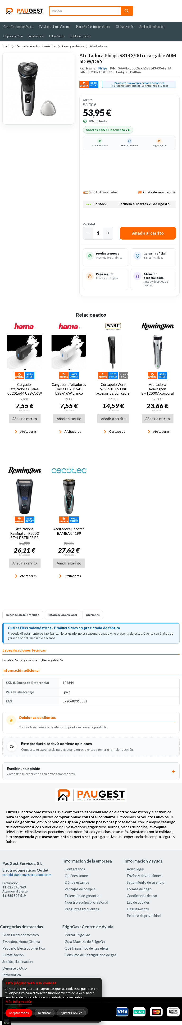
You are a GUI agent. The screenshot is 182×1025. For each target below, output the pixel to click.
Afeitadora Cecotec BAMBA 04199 (68, 531)
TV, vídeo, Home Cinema (54, 27)
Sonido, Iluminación (151, 27)
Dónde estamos (77, 882)
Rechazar (44, 1013)
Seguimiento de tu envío (145, 882)
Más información (18, 1001)
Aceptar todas (19, 1013)
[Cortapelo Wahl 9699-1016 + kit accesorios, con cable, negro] (113, 352)
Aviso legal (135, 869)
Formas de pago (139, 889)
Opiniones (93, 615)
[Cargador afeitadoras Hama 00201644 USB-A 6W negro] (24, 352)
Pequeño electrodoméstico (36, 46)
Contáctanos (75, 869)
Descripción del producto (22, 615)
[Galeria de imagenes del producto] (38, 89)
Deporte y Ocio (13, 36)
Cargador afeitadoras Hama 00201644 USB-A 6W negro (24, 391)
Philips (103, 68)
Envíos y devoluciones (144, 875)
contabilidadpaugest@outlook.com (26, 875)
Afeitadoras (98, 46)
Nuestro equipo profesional (86, 902)
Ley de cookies (138, 902)
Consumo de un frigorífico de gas (90, 955)
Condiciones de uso (142, 895)
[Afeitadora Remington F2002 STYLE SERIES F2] (24, 496)
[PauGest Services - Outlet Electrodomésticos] (24, 9)
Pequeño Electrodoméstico (93, 27)
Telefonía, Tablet (80, 36)
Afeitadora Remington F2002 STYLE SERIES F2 (24, 533)
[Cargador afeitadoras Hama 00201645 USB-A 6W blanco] (69, 352)
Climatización (125, 27)
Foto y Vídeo (56, 36)
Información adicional (62, 615)
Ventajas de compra (80, 889)
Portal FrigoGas (78, 935)
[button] (88, 233)
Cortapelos (117, 431)
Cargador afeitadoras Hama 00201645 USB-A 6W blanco (69, 388)
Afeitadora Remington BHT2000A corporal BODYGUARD (157, 391)
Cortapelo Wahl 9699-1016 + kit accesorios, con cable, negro (113, 391)
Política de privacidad (144, 915)
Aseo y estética (73, 46)
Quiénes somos (77, 875)
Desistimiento (138, 909)
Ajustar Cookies (71, 1013)
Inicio (6, 46)
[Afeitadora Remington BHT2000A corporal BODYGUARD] (157, 352)
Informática (35, 36)
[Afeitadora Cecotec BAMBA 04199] (69, 496)
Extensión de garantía (82, 895)
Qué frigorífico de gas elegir (87, 948)
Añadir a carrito (24, 419)
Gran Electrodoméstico (18, 27)
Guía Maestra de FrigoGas (85, 941)
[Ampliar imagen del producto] (38, 89)
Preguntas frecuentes (82, 909)
